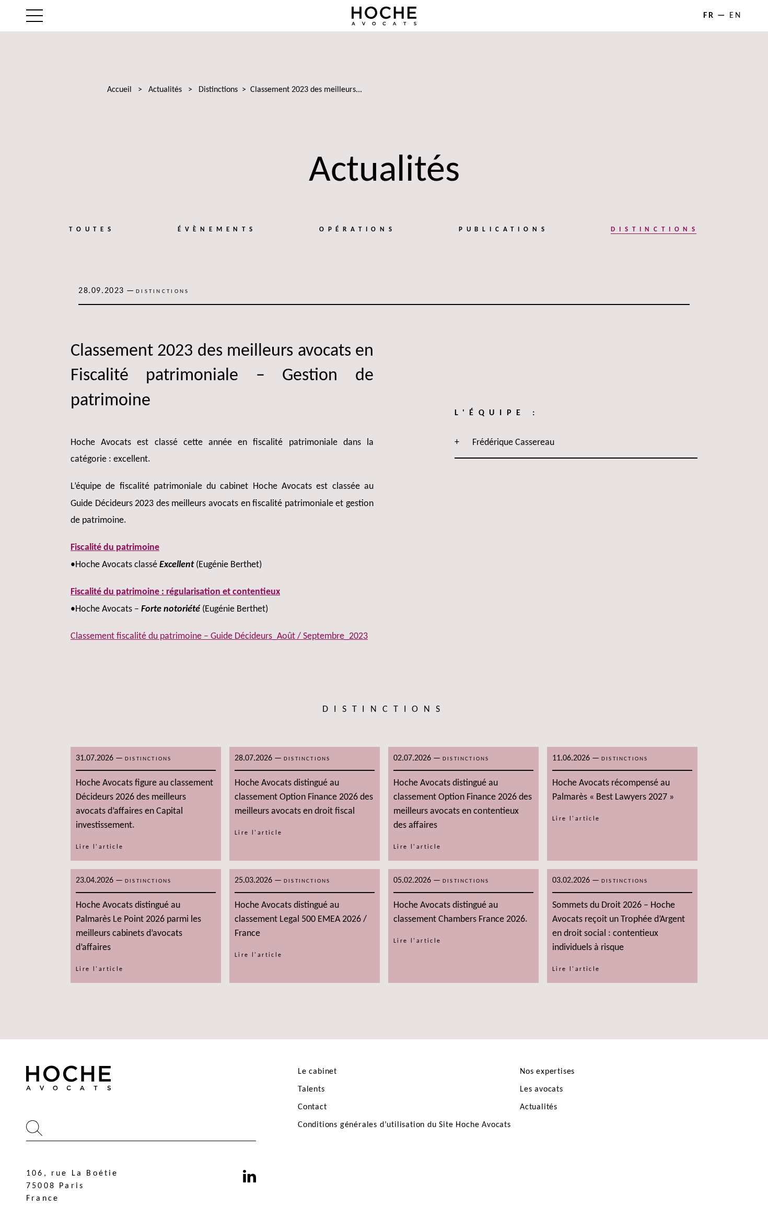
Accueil (119, 90)
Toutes (92, 229)
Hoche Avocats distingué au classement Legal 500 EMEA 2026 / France (301, 919)
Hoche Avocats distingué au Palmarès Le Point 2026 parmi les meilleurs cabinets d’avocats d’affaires (138, 926)
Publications (504, 229)
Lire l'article (100, 847)
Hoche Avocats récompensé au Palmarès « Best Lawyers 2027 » (613, 790)
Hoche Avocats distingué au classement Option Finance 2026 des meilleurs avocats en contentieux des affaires (462, 804)
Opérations (357, 229)
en (735, 15)
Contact (312, 1107)
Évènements (217, 229)
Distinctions (218, 90)
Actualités (165, 90)
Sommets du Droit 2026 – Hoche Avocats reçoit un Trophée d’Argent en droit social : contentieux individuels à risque (618, 926)
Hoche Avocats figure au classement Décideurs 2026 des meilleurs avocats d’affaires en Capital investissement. (144, 804)
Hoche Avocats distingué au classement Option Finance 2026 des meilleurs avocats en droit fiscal (304, 797)
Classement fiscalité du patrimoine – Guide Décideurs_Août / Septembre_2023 (219, 636)
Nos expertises (547, 1072)
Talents (311, 1089)
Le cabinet (317, 1072)
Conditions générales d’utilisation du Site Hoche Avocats (404, 1125)
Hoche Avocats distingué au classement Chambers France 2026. (460, 912)
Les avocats (541, 1089)
